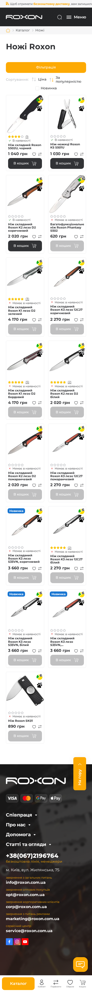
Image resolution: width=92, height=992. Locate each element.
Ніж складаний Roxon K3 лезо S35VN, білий (20, 641)
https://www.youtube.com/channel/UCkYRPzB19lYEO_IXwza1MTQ (25, 941)
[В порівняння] (40, 154)
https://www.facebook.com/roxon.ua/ (9, 941)
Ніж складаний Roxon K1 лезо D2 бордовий (21, 394)
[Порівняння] (56, 982)
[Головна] (8, 30)
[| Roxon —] (24, 16)
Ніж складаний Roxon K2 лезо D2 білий (64, 394)
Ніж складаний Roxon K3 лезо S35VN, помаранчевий (62, 641)
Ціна (42, 79)
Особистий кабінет (42, 982)
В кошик (21, 163)
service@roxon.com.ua (29, 930)
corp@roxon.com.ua (26, 906)
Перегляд (25, 114)
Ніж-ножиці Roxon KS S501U (65, 146)
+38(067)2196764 (32, 855)
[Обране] (70, 982)
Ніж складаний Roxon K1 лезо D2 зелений (21, 310)
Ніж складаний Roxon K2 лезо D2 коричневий (22, 227)
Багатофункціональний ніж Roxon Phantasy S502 (67, 227)
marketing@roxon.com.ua (32, 918)
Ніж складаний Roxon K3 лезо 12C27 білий (66, 559)
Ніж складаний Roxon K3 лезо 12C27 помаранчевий (66, 476)
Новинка (49, 88)
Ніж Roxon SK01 (20, 720)
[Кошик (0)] (83, 982)
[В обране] (34, 154)
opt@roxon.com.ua (25, 894)
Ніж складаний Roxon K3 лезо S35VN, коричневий (24, 558)
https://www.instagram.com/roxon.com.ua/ (17, 941)
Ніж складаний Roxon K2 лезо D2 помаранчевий (22, 476)
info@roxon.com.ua (26, 882)
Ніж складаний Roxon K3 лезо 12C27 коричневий (66, 310)
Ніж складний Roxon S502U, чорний (24, 146)
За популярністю (68, 79)
